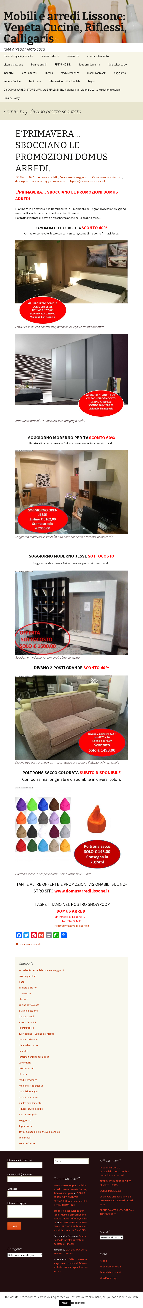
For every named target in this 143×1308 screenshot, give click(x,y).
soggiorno (120, 73)
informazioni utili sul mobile (64, 81)
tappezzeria (26, 1126)
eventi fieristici (27, 1022)
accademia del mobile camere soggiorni (41, 970)
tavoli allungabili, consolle (18, 56)
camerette (73, 56)
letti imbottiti (29, 73)
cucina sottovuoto (98, 56)
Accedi (103, 1260)
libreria (49, 73)
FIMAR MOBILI (63, 64)
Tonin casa (35, 81)
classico (23, 999)
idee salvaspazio (117, 64)
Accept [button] (65, 1302)
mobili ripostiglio (28, 1091)
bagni (91, 81)
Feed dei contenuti (110, 1266)
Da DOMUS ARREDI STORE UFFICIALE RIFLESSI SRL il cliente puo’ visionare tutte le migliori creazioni (62, 89)
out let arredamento (30, 1103)
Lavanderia (25, 1062)
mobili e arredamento (31, 1085)
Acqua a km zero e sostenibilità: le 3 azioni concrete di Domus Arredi (115, 1171)
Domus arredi (39, 64)
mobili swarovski (96, 73)
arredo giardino (27, 976)
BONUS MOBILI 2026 (110, 1190)
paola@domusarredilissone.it (88, 181)
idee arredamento (89, 64)
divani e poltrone (13, 64)
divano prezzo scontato (28, 181)
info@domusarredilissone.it (71, 925)
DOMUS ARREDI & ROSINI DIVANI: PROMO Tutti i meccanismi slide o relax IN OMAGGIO (70, 1226)
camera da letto (50, 56)
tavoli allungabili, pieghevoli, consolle (40, 1131)
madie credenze (70, 73)
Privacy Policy (12, 98)
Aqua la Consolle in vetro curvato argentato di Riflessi (70, 1239)
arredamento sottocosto (108, 177)
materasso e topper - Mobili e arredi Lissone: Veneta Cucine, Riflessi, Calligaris (70, 1189)
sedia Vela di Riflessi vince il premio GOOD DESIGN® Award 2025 (116, 1200)
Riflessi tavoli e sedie (31, 1108)
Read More (78, 1302)
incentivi (9, 73)
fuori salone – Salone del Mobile (36, 1033)
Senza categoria (28, 1114)
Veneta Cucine (12, 81)
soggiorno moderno (54, 181)
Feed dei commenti (110, 1272)
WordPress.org (108, 1278)
